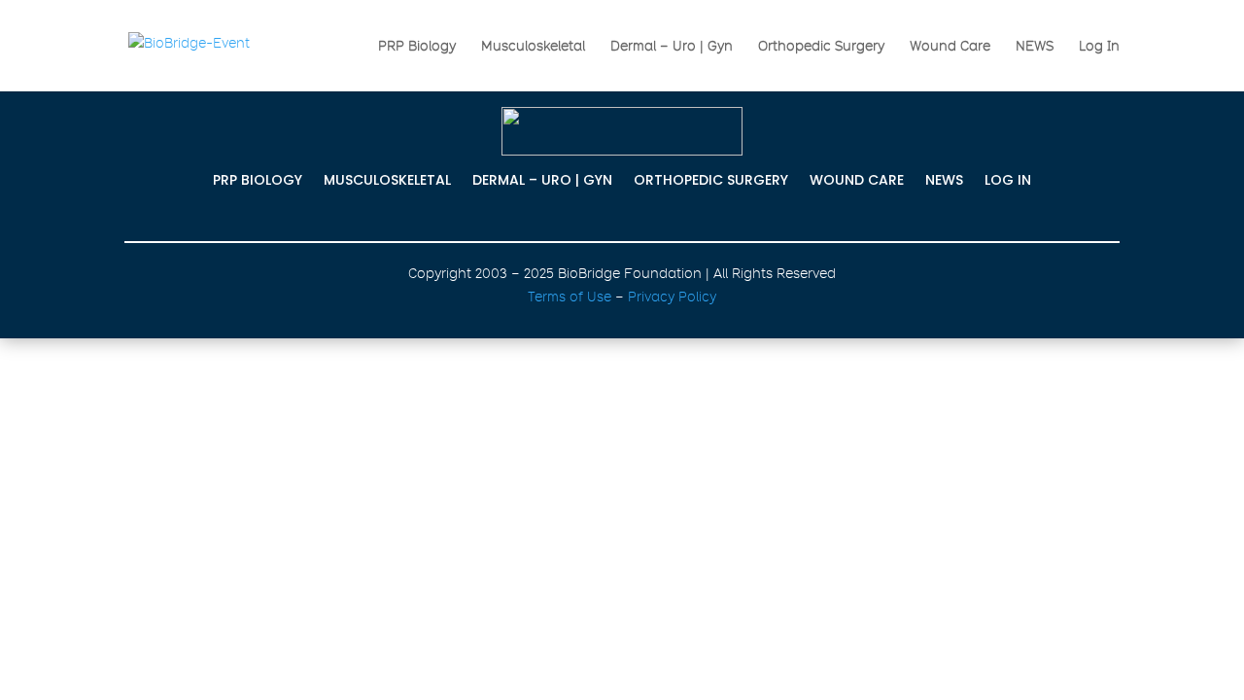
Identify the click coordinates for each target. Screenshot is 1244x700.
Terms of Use (569, 296)
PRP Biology (417, 46)
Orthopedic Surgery (821, 46)
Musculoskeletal (533, 46)
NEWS (1035, 46)
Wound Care (950, 46)
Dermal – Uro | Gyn (671, 46)
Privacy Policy (672, 296)
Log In (1099, 46)
